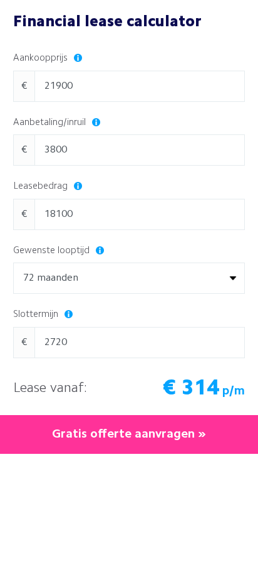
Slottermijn (37, 314)
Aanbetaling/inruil (50, 123)
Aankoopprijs (41, 58)
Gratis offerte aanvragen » (129, 434)
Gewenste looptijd (52, 251)
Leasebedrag (41, 186)
